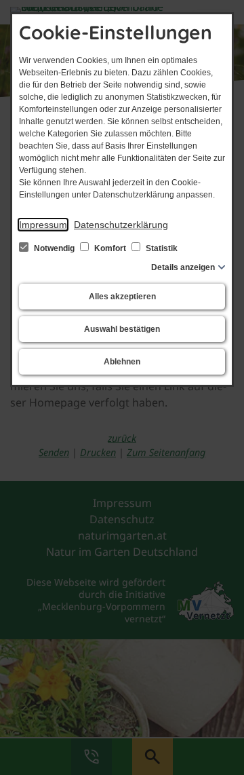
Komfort (110, 248)
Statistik (161, 248)
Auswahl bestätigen (122, 329)
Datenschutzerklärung (121, 224)
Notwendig (54, 248)
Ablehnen (122, 361)
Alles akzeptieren (122, 296)
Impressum (43, 224)
